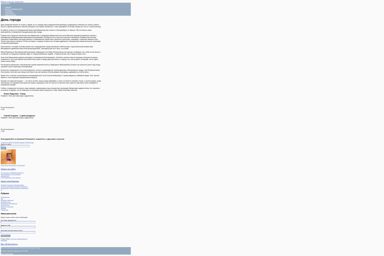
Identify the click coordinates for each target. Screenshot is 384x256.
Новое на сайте (8, 169)
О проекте (8, 11)
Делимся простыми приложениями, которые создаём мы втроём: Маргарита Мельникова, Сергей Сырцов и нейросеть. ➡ (14, 187)
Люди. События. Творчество (11, 251)
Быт (2, 199)
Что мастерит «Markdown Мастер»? (12, 173)
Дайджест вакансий (7, 200)
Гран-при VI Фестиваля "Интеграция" (13, 165)
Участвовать (9, 13)
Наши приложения (10, 181)
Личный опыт (5, 205)
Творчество (29, 143)
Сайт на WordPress (7, 254)
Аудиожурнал (5, 197)
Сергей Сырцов (19, 143)
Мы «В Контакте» (9, 244)
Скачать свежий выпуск (13, 9)
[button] (5, 4)
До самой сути (5, 202)
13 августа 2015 (7, 143)
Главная (8, 7)
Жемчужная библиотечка (9, 203)
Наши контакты (10, 15)
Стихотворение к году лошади (10, 177)
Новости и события (7, 207)
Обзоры (3, 208)
